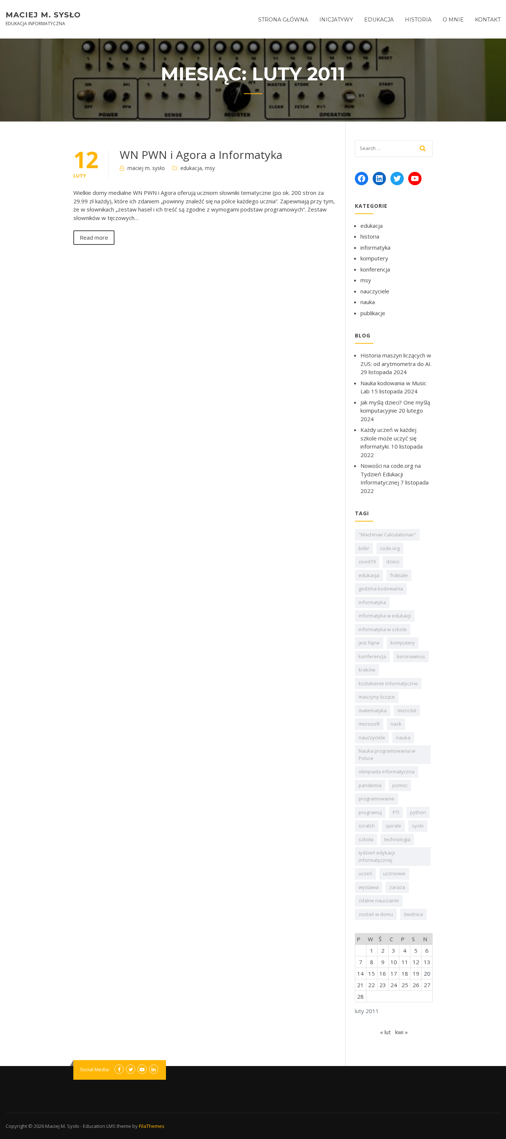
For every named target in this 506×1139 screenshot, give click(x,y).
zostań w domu (376, 914)
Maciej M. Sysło (43, 14)
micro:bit (406, 710)
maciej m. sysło (146, 167)
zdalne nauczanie (379, 900)
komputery (374, 258)
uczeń (365, 873)
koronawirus (411, 656)
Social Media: (95, 1069)
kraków (367, 669)
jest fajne (369, 642)
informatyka (375, 247)
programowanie (377, 798)
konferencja (375, 269)
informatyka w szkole (383, 629)
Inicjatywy (336, 19)
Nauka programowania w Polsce (387, 754)
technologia (397, 839)
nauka (367, 302)
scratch (367, 825)
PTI (396, 812)
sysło (418, 825)
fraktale (399, 575)
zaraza (397, 887)
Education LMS (99, 1126)
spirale (393, 825)
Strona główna (283, 19)
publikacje (372, 313)
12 (416, 962)
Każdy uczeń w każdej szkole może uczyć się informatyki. (388, 438)
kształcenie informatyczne (388, 683)
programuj (370, 812)
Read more (94, 237)
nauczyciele (374, 291)
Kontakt (487, 19)
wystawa (369, 887)
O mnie (453, 19)
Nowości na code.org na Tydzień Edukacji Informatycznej (390, 474)
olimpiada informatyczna (387, 771)
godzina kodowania (381, 588)
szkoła (366, 839)
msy (210, 167)
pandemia (370, 785)
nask (396, 723)
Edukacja (379, 19)
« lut (385, 1032)
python (418, 812)
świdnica (413, 914)
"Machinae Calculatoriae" (387, 534)
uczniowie (394, 873)
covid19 (367, 561)
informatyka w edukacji (385, 615)
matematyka (373, 710)
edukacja (191, 167)
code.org (390, 548)
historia (369, 236)
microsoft (369, 723)
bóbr (364, 548)
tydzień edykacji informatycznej (377, 856)
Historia (418, 19)
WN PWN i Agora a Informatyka (201, 154)
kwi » (401, 1032)
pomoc (399, 785)
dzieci (392, 561)
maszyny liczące (377, 696)
